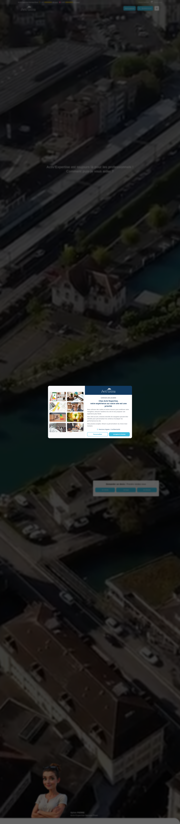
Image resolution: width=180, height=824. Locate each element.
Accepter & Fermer (119, 434)
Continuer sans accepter (108, 397)
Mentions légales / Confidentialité (109, 429)
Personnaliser (97, 434)
